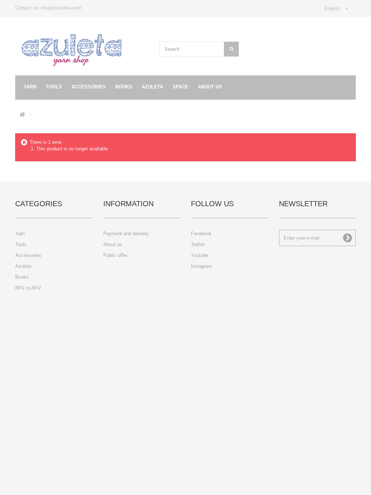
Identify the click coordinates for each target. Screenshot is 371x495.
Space (180, 87)
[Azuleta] (71, 50)
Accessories (88, 87)
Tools (54, 87)
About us (210, 87)
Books (123, 87)
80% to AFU (28, 288)
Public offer (115, 255)
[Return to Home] (22, 115)
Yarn (30, 87)
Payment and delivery (126, 233)
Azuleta (152, 87)
